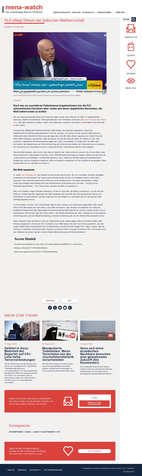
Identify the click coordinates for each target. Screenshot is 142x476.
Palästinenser (48, 432)
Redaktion (8, 27)
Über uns (11, 470)
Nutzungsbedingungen (53, 470)
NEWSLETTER (131, 37)
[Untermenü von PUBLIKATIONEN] (111, 12)
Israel (28, 432)
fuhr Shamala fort (28, 175)
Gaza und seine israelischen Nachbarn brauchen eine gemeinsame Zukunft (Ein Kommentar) (95, 355)
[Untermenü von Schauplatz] (94, 12)
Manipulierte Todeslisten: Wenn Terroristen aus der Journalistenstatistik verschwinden (58, 354)
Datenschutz (35, 470)
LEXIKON (131, 55)
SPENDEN (130, 74)
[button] (50, 308)
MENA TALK (131, 88)
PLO (58, 432)
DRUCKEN (50, 301)
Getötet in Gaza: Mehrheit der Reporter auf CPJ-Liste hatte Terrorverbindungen (19, 354)
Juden (36, 432)
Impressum (22, 470)
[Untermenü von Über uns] (125, 12)
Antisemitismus (16, 432)
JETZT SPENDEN (94, 451)
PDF (69, 301)
